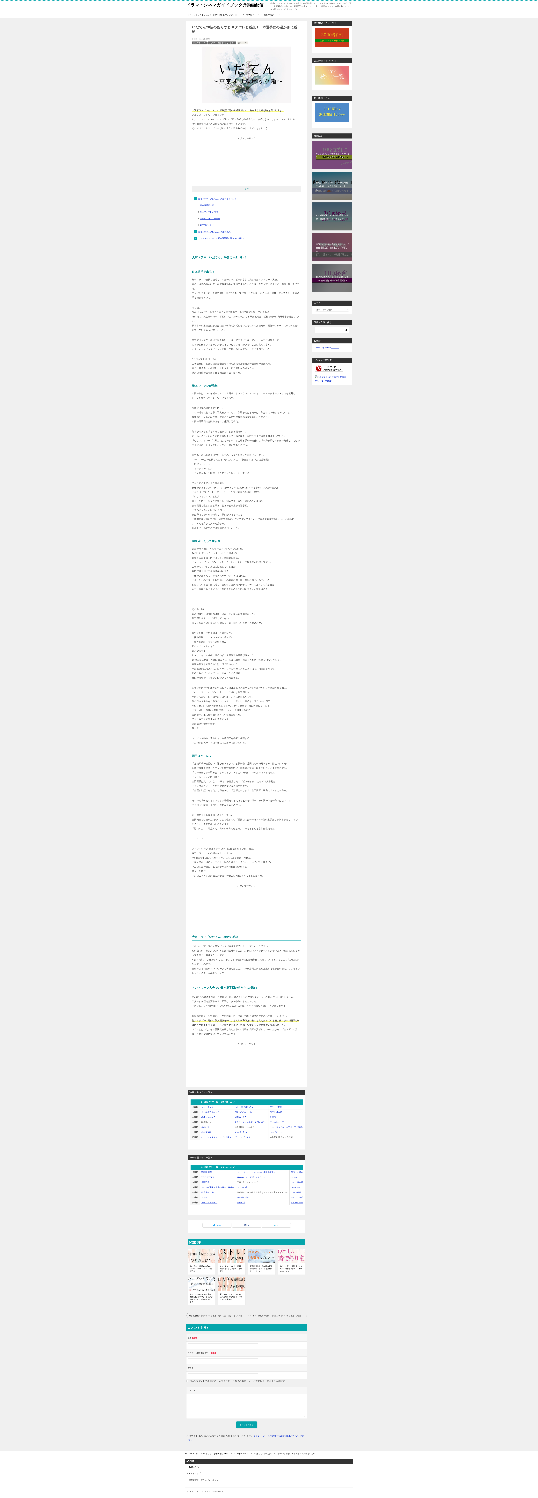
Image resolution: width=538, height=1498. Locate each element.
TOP (208, 1453)
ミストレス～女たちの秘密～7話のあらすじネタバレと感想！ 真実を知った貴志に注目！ (277, 1316)
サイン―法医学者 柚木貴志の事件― (217, 1187)
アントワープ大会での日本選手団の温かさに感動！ (221, 238)
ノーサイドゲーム (209, 1202)
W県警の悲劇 (243, 1197)
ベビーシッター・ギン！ (302, 1202)
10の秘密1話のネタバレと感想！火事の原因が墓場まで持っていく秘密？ (332, 279)
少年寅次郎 (206, 1132)
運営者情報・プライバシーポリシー (204, 1480)
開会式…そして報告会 (210, 218)
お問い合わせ (195, 1467)
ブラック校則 (276, 1107)
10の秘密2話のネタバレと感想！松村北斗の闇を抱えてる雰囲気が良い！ (332, 217)
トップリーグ (276, 1132)
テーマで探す (248, 15)
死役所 (273, 1117)
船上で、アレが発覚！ (210, 212)
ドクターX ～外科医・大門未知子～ (251, 1122)
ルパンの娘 (242, 1187)
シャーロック (207, 1107)
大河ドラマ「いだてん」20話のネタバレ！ (217, 199)
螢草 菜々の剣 (207, 1192)
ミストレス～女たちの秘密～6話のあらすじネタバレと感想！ (231, 1268)
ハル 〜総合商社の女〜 (245, 1107)
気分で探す (269, 15)
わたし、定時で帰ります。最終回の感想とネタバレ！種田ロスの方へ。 (291, 1268)
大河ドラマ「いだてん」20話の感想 (214, 232)
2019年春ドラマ (199, 43)
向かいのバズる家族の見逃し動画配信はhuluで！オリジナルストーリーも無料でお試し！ (201, 1298)
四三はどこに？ (207, 225)
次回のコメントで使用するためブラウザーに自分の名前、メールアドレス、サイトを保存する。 (238, 1381)
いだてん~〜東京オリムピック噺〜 (222, 43)
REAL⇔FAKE (276, 1112)
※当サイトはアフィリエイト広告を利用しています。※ (212, 15)
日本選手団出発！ (208, 205)
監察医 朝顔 (206, 1172)
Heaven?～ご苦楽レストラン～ (251, 1177)
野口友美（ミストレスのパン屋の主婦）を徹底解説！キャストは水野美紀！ (231, 1296)
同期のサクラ (241, 1117)
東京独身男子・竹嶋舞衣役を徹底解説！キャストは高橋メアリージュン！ (261, 1268)
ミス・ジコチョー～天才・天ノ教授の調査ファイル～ (294, 1127)
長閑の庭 (241, 1202)
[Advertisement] (247, 158)
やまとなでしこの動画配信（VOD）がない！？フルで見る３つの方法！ (333, 155)
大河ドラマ (242, 43)
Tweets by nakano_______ (327, 347)
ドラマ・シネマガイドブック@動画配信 (225, 5)
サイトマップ (195, 1473)
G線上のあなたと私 (243, 1112)
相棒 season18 (208, 1117)
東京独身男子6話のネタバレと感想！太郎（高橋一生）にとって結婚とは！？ (218, 1316)
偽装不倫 (205, 1182)
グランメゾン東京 (243, 1137)
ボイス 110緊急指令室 (301, 1197)
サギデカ (205, 1197)
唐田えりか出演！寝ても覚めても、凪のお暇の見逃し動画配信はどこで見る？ (332, 247)
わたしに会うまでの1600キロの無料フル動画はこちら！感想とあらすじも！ (332, 186)
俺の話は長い (241, 1132)
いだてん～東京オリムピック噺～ (216, 1137)
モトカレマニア (277, 1122)
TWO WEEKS (207, 1177)
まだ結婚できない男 (210, 1112)
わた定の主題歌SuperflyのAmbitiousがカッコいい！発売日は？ (201, 1268)
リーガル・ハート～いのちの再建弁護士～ (256, 1172)
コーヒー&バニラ (298, 1187)
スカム (294, 1177)
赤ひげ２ (205, 1127)
